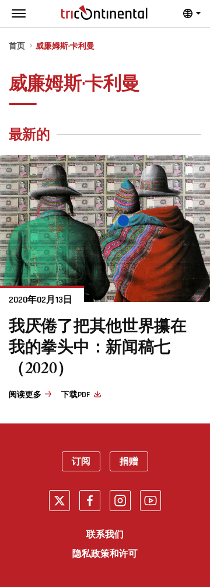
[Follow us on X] (59, 500)
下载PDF (75, 395)
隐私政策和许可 (105, 554)
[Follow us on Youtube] (150, 500)
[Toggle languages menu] (192, 13)
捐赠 (129, 461)
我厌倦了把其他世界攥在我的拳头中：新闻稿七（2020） (98, 349)
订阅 (81, 461)
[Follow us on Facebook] (89, 500)
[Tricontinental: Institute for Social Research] (104, 12)
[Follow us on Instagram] (120, 500)
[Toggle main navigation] (19, 13)
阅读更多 (25, 395)
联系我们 (105, 534)
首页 (17, 46)
